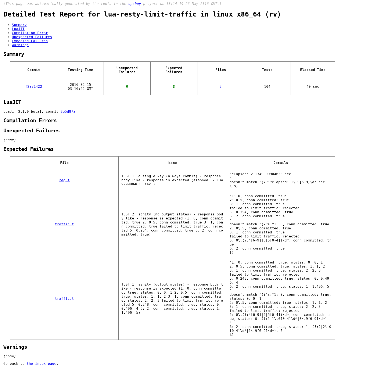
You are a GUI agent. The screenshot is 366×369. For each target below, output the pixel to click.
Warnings (20, 45)
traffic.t (64, 224)
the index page (41, 364)
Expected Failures (30, 41)
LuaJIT (18, 29)
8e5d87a (68, 112)
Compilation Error (30, 33)
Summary (19, 25)
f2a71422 (33, 87)
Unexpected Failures (32, 37)
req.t (64, 180)
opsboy (134, 4)
